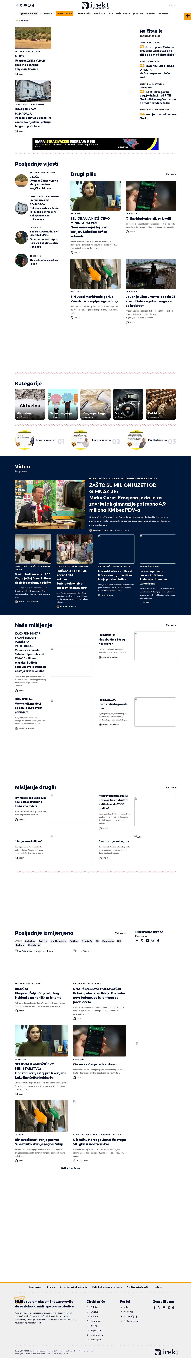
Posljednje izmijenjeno (44, 933)
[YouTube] (25, 5)
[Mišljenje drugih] (95, 404)
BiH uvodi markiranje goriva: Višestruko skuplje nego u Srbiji (94, 298)
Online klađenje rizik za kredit (148, 218)
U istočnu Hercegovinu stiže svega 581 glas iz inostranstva (99, 1142)
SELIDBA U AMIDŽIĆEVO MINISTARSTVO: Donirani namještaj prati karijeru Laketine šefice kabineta (44, 239)
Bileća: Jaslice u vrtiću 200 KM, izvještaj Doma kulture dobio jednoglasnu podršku (33, 578)
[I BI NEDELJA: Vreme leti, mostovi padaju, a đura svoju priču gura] (71, 713)
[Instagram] (29, 5)
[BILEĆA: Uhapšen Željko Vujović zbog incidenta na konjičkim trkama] (33, 38)
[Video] (128, 404)
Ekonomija (146, 87)
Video (158, 42)
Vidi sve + (171, 174)
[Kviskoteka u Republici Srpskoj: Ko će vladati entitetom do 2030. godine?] (155, 811)
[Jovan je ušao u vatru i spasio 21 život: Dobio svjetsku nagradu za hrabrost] (151, 274)
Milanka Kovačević (68, 607)
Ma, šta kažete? (45, 440)
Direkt (21, 74)
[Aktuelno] (30, 404)
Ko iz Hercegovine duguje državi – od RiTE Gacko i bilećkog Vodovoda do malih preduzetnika (158, 97)
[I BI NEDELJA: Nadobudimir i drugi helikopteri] (155, 646)
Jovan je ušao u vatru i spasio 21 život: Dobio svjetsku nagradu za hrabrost (150, 301)
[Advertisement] (37, 287)
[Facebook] (17, 5)
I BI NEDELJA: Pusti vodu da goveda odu (113, 704)
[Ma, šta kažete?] (24, 440)
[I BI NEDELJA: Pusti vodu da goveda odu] (155, 712)
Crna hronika (37, 105)
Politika (154, 413)
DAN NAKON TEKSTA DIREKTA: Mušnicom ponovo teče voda (157, 71)
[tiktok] (33, 5)
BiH (119, 941)
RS (97, 941)
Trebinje (20, 945)
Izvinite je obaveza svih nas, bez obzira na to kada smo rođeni (30, 802)
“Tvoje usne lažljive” (28, 841)
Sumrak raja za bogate (114, 841)
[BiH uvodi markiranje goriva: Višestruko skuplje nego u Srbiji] (95, 274)
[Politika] (161, 404)
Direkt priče (33, 52)
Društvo (159, 84)
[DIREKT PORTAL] (95, 5)
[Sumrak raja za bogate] (155, 849)
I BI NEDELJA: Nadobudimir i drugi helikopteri (112, 639)
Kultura (117, 566)
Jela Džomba (107, 595)
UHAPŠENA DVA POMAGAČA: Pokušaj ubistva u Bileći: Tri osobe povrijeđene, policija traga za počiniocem (33, 118)
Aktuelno (20, 52)
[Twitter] (21, 5)
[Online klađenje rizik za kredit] (21, 260)
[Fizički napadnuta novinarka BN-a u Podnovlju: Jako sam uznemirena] (158, 549)
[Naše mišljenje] (63, 404)
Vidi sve (119, 932)
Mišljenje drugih (94, 413)
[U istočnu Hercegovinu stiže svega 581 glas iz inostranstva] (99, 1116)
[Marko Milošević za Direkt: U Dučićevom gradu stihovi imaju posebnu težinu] (116, 549)
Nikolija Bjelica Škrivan (103, 530)
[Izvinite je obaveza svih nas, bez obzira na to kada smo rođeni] (71, 808)
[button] (187, 16)
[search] (167, 5)
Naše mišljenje (61, 413)
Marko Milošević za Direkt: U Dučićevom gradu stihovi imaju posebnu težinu (115, 575)
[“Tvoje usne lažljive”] (71, 849)
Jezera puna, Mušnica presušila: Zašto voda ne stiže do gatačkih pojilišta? (158, 50)
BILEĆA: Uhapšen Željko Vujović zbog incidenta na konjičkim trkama (38, 993)
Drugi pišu (35, 227)
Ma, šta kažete (58, 941)
